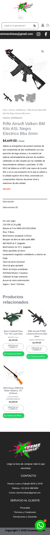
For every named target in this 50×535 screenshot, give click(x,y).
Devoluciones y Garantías (25, 517)
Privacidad (25, 508)
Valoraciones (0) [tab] (10, 207)
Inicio (5, 110)
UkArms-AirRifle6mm (17, 110)
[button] (42, 51)
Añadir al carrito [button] (13, 346)
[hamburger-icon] (20, 18)
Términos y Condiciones (25, 512)
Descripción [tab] (8, 202)
